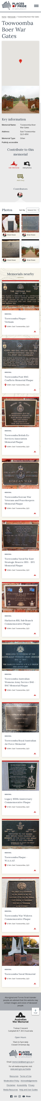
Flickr (28, 1096)
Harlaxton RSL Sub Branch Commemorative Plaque (19, 622)
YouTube (24, 1096)
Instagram (19, 1096)
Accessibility (22, 1085)
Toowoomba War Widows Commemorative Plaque (18, 917)
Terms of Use (25, 1076)
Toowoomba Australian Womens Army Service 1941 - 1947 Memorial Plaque (20, 682)
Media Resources (10, 1089)
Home (4, 17)
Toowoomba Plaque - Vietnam (16, 320)
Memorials (12, 17)
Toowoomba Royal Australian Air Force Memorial (20, 742)
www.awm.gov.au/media (20, 1069)
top (36, 1013)
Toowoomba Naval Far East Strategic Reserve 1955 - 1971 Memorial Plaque (20, 562)
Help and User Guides (28, 1089)
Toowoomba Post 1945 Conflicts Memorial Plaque (19, 378)
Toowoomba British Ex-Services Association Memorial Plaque (17, 438)
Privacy (31, 1085)
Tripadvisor (15, 1096)
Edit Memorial (14, 168)
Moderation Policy (11, 1080)
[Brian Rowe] (20, 195)
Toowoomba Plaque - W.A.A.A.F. (16, 859)
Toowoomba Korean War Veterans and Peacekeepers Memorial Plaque (19, 500)
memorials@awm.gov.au (22, 1062)
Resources (14, 1076)
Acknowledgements (29, 1080)
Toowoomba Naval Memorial (20, 974)
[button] (36, 6)
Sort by (22, 210)
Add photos (27, 168)
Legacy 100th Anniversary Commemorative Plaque (18, 800)
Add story (20, 180)
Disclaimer (11, 1085)
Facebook (11, 1096)
